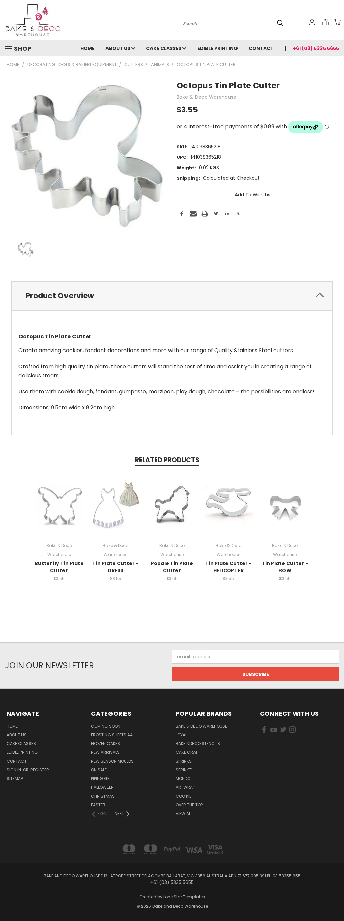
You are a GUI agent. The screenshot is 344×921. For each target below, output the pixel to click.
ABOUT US (118, 48)
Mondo (183, 778)
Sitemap (15, 778)
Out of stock (59, 510)
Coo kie (183, 796)
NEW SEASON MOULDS (112, 761)
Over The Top (189, 805)
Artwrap (185, 787)
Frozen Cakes (105, 743)
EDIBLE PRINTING (217, 48)
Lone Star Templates (184, 897)
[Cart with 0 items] (337, 22)
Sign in (14, 770)
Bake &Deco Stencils (198, 743)
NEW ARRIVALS (105, 752)
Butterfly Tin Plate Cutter (59, 567)
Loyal (181, 735)
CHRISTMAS (103, 796)
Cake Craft (188, 752)
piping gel (101, 778)
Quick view (59, 498)
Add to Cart (115, 510)
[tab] (172, 295)
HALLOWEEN (102, 787)
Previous (334, 900)
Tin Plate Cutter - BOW (285, 567)
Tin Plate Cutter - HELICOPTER (228, 567)
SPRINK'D (184, 770)
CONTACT (261, 48)
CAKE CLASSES (164, 48)
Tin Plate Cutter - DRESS (115, 567)
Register (39, 770)
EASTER (98, 805)
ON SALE (99, 770)
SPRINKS (184, 761)
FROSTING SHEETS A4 (112, 735)
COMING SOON (105, 726)
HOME (87, 48)
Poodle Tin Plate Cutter (172, 567)
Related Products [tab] (167, 460)
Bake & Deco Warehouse (201, 726)
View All (184, 813)
